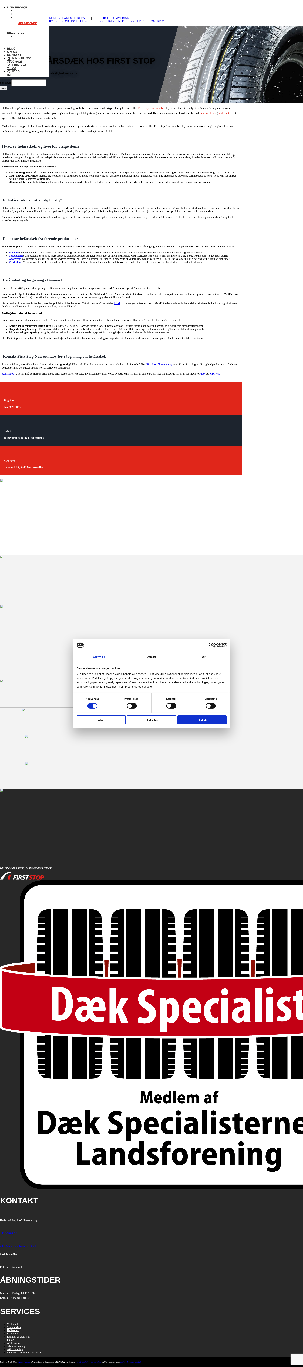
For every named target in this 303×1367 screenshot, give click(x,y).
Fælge (10, 1340)
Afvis (101, 719)
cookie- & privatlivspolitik (130, 1362)
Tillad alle (202, 719)
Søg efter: (5, 82)
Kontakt (14, 55)
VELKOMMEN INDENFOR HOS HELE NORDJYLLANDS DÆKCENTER (80, 21)
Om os (12, 51)
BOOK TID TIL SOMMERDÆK (111, 18)
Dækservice (17, 7)
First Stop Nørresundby (151, 108)
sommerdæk (207, 113)
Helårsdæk (13, 1330)
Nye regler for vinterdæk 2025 (24, 1352)
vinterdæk (224, 113)
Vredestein (15, 261)
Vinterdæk (13, 1324)
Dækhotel (12, 1333)
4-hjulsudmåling (16, 1346)
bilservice (214, 373)
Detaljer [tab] (151, 656)
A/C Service (14, 1343)
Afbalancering (15, 1349)
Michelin (14, 252)
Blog (11, 48)
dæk (202, 373)
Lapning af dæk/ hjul (18, 1336)
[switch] (132, 706)
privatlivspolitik (82, 1362)
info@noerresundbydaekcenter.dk (24, 437)
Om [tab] (204, 656)
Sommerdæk (14, 1327)
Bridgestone (16, 255)
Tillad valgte (151, 719)
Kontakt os (8, 373)
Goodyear (15, 258)
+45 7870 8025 (12, 406)
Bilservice (16, 32)
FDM (117, 303)
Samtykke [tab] (99, 656)
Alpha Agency (24, 1362)
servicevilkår (96, 1362)
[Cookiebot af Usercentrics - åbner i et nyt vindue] (211, 645)
